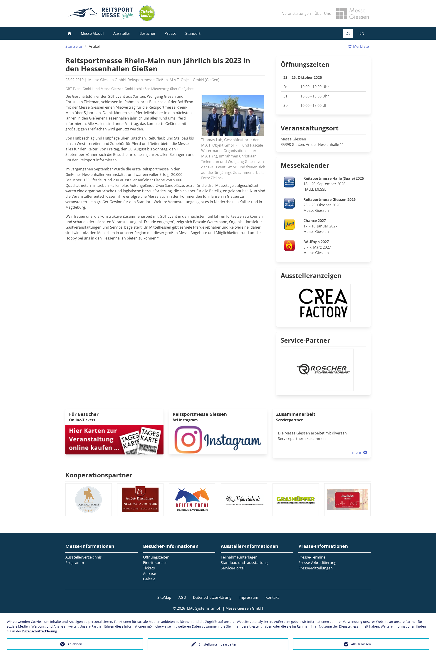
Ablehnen (74, 644)
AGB (182, 597)
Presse (170, 33)
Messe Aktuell (92, 33)
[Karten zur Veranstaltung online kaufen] (114, 439)
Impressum (248, 597)
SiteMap (164, 597)
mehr (357, 452)
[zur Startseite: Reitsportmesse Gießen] (101, 13)
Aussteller (121, 33)
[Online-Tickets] (147, 13)
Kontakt (272, 597)
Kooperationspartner (99, 475)
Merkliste (360, 46)
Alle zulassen (361, 644)
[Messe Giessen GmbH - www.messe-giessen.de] (352, 13)
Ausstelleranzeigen (311, 275)
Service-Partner (305, 340)
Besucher (147, 33)
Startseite (73, 46)
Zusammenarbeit (295, 414)
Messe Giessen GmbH (244, 608)
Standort (193, 33)
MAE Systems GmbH (204, 608)
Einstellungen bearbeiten (218, 644)
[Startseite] (69, 33)
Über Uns (323, 13)
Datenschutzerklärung (212, 597)
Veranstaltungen (296, 13)
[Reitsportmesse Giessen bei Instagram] (218, 439)
